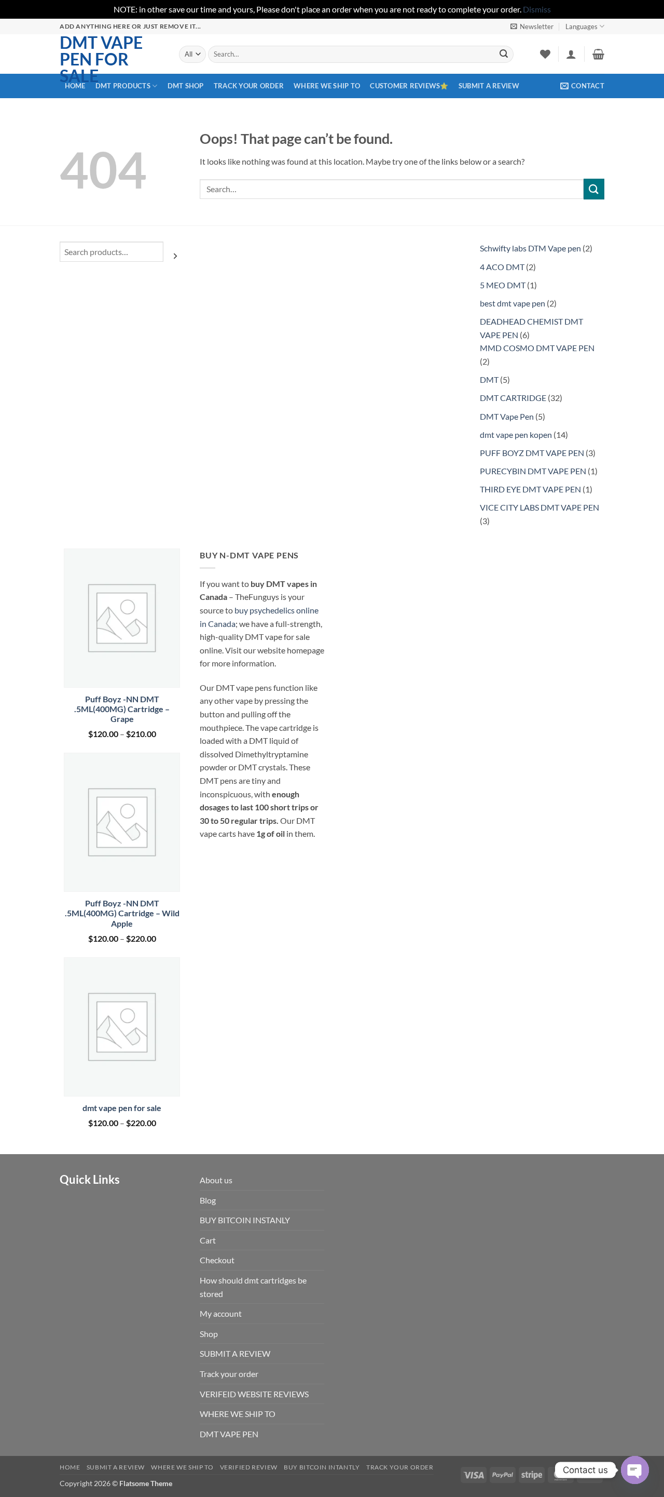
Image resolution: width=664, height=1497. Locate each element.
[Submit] (504, 54)
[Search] (175, 256)
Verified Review (249, 1467)
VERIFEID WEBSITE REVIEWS (254, 1394)
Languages (581, 26)
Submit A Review (116, 1467)
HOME (75, 86)
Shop (209, 1334)
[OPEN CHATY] (635, 1470)
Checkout (217, 1260)
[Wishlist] (545, 54)
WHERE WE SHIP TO (327, 86)
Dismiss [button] (537, 9)
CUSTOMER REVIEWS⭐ (409, 86)
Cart (208, 1240)
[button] (532, 26)
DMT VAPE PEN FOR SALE (101, 59)
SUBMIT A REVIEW (489, 86)
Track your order (249, 86)
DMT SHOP (186, 86)
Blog (208, 1200)
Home (70, 1467)
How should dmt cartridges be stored (253, 1287)
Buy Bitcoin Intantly (321, 1467)
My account (221, 1313)
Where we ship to (182, 1467)
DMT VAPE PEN (229, 1434)
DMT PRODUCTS (122, 86)
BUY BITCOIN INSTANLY (245, 1220)
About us (216, 1180)
